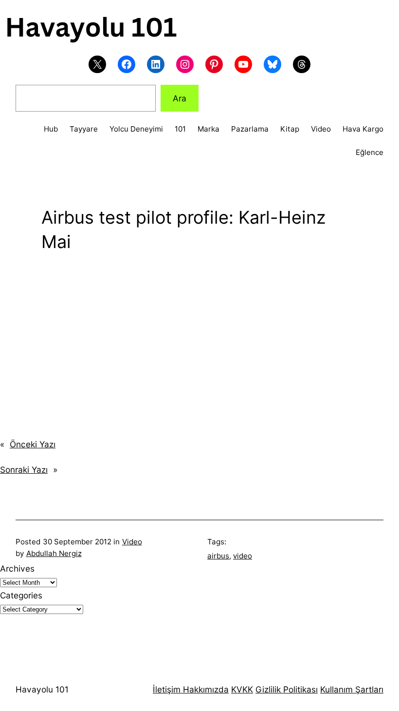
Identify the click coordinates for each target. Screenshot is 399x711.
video (242, 555)
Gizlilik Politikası (286, 689)
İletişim (167, 689)
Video (132, 541)
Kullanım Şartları (351, 689)
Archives (17, 568)
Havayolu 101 (42, 689)
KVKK (242, 689)
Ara (179, 98)
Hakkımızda (205, 689)
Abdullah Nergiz (54, 553)
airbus (218, 555)
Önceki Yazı (32, 444)
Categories (21, 595)
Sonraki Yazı (24, 469)
